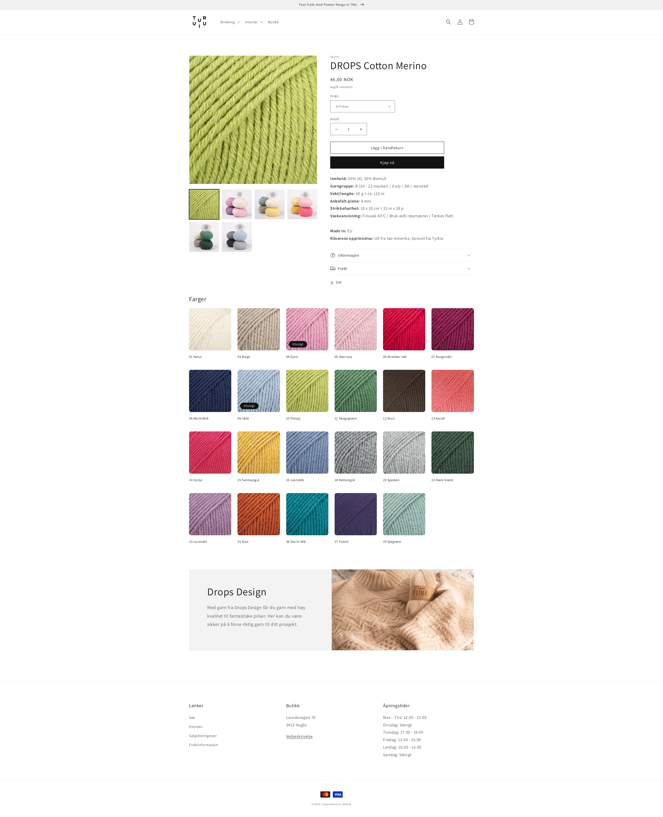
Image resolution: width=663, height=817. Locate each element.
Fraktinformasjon (203, 744)
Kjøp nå (387, 162)
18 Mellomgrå (345, 480)
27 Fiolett (342, 542)
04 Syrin (292, 357)
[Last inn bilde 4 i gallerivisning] (302, 204)
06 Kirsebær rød (395, 357)
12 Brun (389, 418)
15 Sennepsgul (248, 480)
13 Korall (438, 418)
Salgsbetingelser (203, 735)
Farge (334, 96)
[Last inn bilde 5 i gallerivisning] (204, 237)
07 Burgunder (441, 357)
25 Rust (242, 542)
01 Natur (195, 357)
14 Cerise (195, 480)
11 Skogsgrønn (346, 418)
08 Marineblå (198, 418)
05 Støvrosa (343, 357)
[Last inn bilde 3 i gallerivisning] (270, 204)
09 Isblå (243, 418)
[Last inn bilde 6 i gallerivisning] (237, 237)
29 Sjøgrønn (392, 542)
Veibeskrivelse (299, 736)
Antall (334, 119)
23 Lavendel (198, 542)
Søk (192, 717)
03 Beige (243, 357)
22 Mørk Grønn (442, 480)
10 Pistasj (293, 418)
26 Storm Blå (296, 542)
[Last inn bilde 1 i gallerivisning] (204, 204)
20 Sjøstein (391, 480)
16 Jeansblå (295, 480)
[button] (229, 22)
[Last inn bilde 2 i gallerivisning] (237, 204)
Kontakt (196, 726)
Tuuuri (325, 804)
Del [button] (339, 282)
